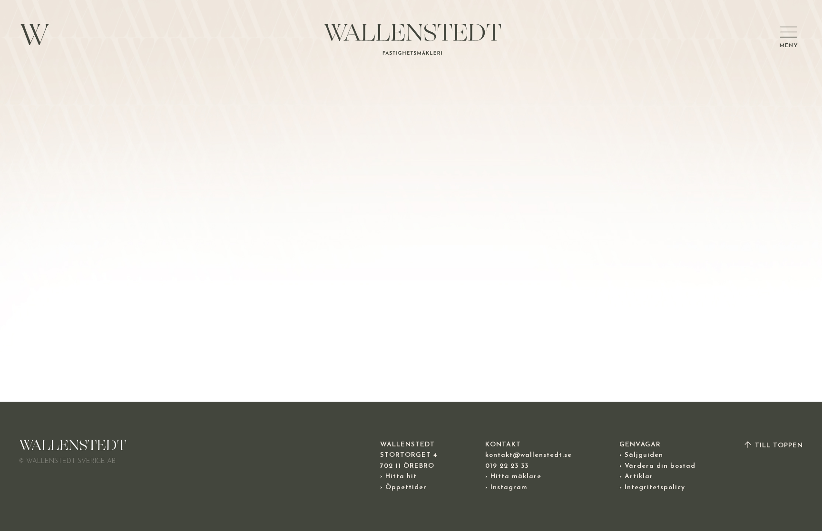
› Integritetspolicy (652, 487)
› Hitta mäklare (513, 476)
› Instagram (506, 487)
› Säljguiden (641, 455)
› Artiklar (636, 476)
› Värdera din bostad (657, 466)
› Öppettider (403, 487)
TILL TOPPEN (778, 445)
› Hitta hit (398, 476)
